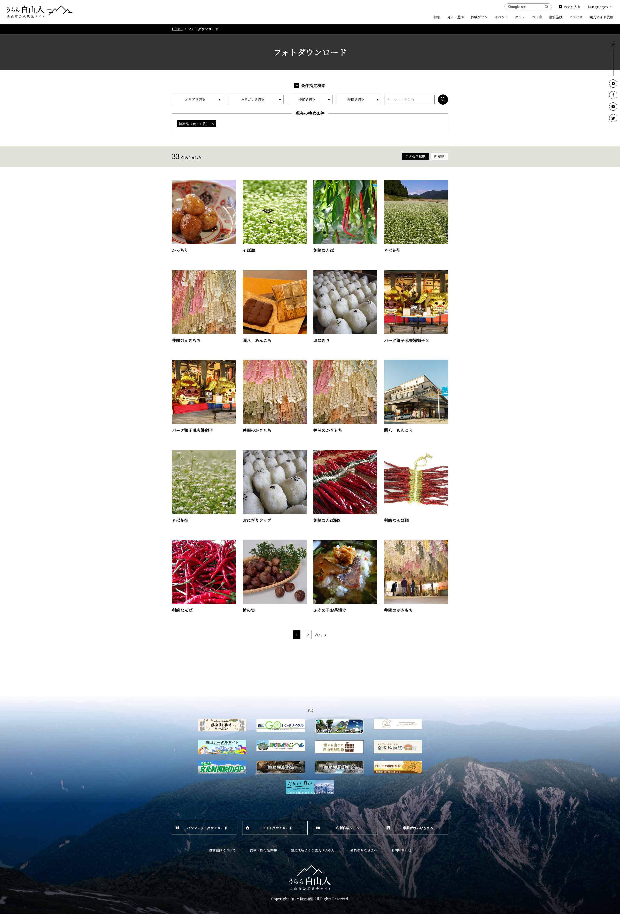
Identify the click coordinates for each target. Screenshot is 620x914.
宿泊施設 (555, 17)
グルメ (520, 17)
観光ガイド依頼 (601, 17)
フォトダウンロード (277, 827)
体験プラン (479, 17)
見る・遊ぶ (455, 17)
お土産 (537, 17)
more (176, 182)
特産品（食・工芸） (194, 123)
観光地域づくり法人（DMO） (313, 850)
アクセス (576, 17)
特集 (437, 17)
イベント (501, 17)
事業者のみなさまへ (418, 827)
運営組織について (222, 850)
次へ (318, 634)
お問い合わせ (401, 850)
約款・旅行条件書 (263, 850)
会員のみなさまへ (363, 850)
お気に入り (572, 6)
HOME (177, 29)
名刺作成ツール (348, 827)
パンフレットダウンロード (207, 827)
